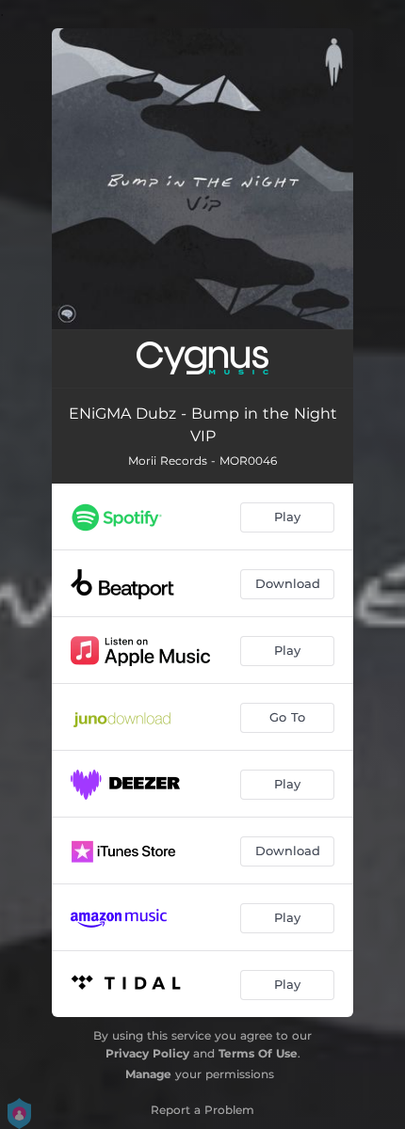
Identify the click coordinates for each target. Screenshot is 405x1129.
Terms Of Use (258, 1053)
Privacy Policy (147, 1053)
